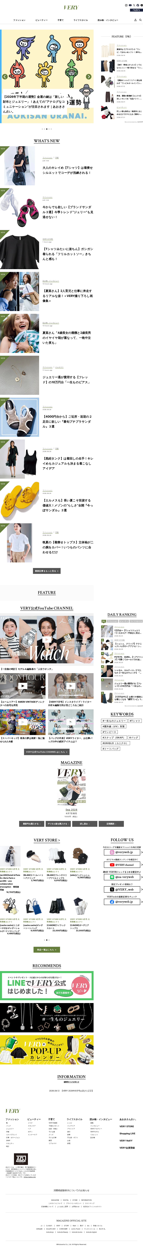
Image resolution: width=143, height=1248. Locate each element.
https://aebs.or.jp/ (30, 1165)
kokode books (77, 1220)
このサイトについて (55, 1191)
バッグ (8, 1114)
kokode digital (91, 1220)
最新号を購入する (31, 824)
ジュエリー (10, 1117)
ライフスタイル (81, 20)
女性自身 (39, 1217)
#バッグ (133, 737)
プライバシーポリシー (73, 1191)
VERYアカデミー (96, 1117)
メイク (30, 1111)
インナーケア (32, 1123)
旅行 (68, 1120)
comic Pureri (75, 1217)
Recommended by (131, 122)
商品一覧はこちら (45, 938)
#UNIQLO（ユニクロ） (115, 743)
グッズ (51, 1123)
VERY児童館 (53, 1111)
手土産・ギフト (72, 1126)
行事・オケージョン (13, 1126)
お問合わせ (75, 1195)
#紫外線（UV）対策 (114, 726)
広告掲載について (47, 1195)
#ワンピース (109, 732)
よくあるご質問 (62, 1195)
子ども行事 (52, 1126)
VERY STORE (45, 840)
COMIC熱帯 (63, 1217)
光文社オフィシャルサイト (92, 1195)
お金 (68, 1129)
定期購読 (110, 824)
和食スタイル (97, 1214)
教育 (50, 1129)
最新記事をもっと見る (45, 571)
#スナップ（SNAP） (114, 737)
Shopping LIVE (127, 1121)
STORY (66, 1214)
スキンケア (32, 1114)
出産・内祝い (53, 1117)
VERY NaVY (126, 1128)
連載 (91, 1111)
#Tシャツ (135, 720)
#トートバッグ (111, 748)
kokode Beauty (62, 1220)
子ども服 (52, 1120)
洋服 (7, 1120)
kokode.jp (50, 1220)
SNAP (8, 1129)
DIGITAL (66, 1188)
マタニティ (10, 1132)
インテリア (71, 1114)
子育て (61, 20)
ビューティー (41, 20)
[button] (42, 129)
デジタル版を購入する (57, 824)
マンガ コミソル (89, 1217)
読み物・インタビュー (108, 20)
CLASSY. (49, 1214)
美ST (81, 1214)
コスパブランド (11, 1123)
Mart (74, 1214)
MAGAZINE (55, 1188)
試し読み (84, 824)
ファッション (19, 20)
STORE (75, 1188)
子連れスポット (54, 1114)
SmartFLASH (50, 1217)
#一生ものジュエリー (114, 720)
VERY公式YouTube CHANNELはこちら (45, 752)
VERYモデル (94, 1120)
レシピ (69, 1111)
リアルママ (52, 1132)
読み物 (92, 1126)
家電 (68, 1132)
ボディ (30, 1120)
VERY (58, 1214)
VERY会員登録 (127, 1136)
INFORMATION (86, 1188)
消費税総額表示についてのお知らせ (71, 1178)
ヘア (29, 1117)
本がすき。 (103, 1217)
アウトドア (71, 1117)
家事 (68, 1123)
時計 (7, 1135)
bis (88, 1214)
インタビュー (95, 1114)
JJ (41, 1214)
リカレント (94, 1123)
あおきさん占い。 (128, 1107)
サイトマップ (89, 1191)
